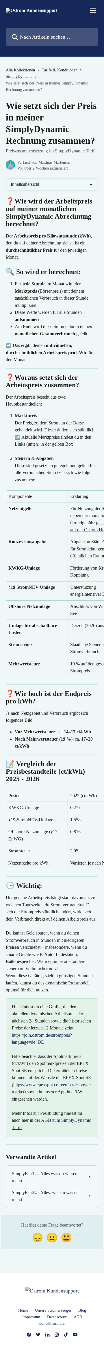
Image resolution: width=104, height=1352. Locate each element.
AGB (78, 1317)
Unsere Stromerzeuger (53, 1310)
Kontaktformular (52, 1323)
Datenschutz (57, 1317)
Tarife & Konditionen (59, 70)
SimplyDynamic (19, 76)
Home (23, 1310)
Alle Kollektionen (20, 70)
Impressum (31, 1317)
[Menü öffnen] (93, 10)
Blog (82, 1310)
